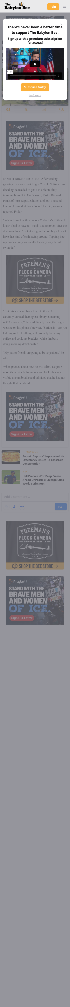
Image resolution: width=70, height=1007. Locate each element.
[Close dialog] (61, 24)
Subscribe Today (35, 87)
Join (53, 6)
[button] (64, 6)
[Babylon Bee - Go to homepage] (17, 6)
